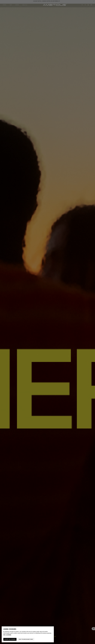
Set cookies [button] (7, 635)
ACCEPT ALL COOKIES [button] (9, 639)
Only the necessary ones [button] (26, 639)
